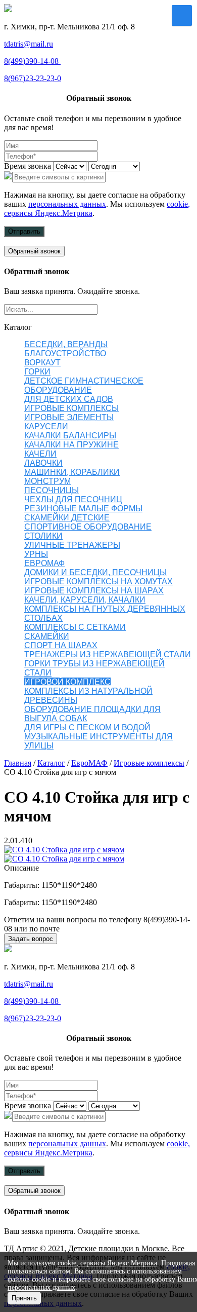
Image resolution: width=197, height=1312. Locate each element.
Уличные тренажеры (72, 545)
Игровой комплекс (67, 682)
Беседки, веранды (66, 344)
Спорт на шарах (60, 645)
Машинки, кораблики (72, 472)
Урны (36, 554)
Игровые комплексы (71, 408)
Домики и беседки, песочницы (95, 572)
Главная (17, 763)
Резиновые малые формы (83, 508)
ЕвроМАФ (44, 563)
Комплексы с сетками (75, 627)
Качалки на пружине (71, 444)
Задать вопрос (30, 939)
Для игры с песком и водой (87, 727)
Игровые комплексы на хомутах (98, 581)
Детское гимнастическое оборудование (83, 385)
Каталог (51, 763)
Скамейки (46, 636)
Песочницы (51, 490)
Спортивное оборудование (88, 526)
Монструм (47, 481)
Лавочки (43, 463)
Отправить (24, 231)
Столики (43, 536)
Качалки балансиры (70, 435)
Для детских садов (68, 399)
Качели (40, 453)
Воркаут (42, 362)
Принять (24, 1298)
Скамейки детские (67, 517)
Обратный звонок (34, 251)
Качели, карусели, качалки (84, 599)
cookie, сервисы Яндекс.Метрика (107, 1263)
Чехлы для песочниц (73, 499)
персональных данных (67, 204)
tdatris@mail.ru (28, 44)
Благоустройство (65, 353)
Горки (37, 371)
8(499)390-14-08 (32, 61)
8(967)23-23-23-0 (32, 78)
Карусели (46, 426)
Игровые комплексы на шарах (94, 590)
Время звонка (27, 166)
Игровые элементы (69, 417)
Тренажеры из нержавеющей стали (107, 654)
